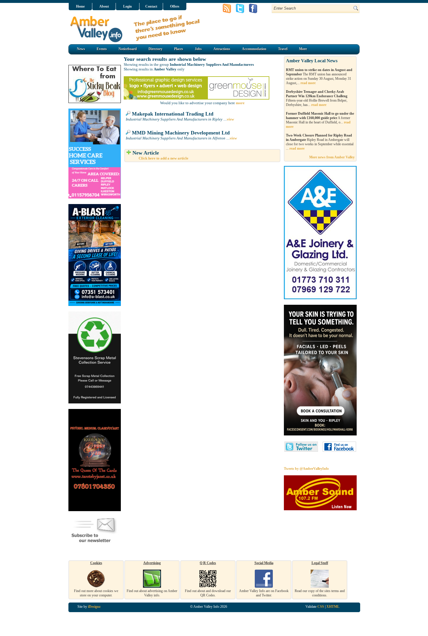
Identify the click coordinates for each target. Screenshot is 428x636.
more (240, 103)
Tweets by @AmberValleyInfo (306, 469)
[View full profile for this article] (128, 114)
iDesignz (94, 607)
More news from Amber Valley (332, 157)
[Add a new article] (128, 153)
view (230, 119)
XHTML (332, 607)
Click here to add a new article (163, 158)
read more (308, 83)
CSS (320, 607)
